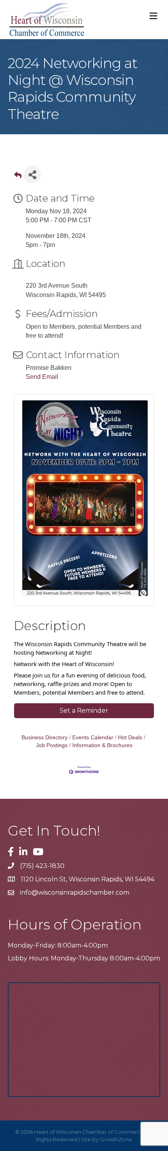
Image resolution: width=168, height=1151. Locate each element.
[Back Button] (17, 176)
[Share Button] (32, 174)
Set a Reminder (84, 710)
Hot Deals (130, 737)
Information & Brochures (102, 745)
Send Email (42, 376)
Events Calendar (92, 737)
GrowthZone (116, 1139)
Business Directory (44, 737)
